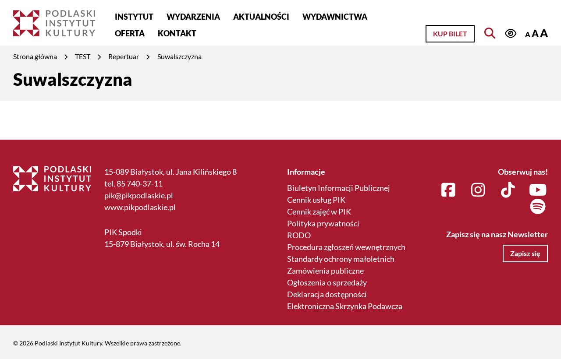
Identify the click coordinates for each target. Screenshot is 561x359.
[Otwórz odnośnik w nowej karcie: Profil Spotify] (538, 207)
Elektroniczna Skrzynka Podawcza (344, 306)
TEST (82, 56)
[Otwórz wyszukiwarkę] (490, 33)
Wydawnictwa (334, 16)
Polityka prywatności (323, 223)
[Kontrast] (510, 33)
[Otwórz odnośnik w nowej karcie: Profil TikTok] (508, 190)
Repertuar (123, 56)
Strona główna (35, 56)
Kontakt (177, 33)
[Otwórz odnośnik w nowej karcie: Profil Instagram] (478, 190)
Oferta (130, 33)
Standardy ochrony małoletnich (340, 259)
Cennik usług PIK (316, 199)
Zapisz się (525, 253)
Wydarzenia (193, 16)
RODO (299, 235)
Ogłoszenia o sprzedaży (327, 282)
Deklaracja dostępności (327, 294)
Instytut (134, 16)
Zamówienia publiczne (325, 270)
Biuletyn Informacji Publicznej (338, 188)
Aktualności (261, 16)
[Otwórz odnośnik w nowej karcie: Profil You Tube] (538, 190)
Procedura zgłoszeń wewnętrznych (346, 247)
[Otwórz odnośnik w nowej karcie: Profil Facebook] (448, 190)
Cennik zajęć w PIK (319, 211)
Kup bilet (450, 33)
